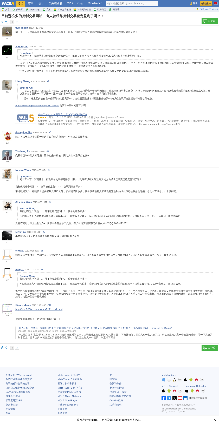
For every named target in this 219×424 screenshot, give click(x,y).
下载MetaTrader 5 (209, 9)
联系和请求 (115, 404)
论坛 (20, 3)
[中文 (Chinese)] (216, 2)
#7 (44, 231)
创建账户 (206, 3)
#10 (49, 305)
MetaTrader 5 (169, 375)
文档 (49, 9)
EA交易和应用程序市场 (18, 391)
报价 (80, 3)
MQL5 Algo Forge (67, 400)
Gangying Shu (23, 132)
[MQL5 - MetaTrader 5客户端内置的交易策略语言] (8, 3)
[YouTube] (180, 398)
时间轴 (113, 379)
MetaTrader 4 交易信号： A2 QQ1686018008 (62, 114)
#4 (48, 151)
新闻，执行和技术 (67, 383)
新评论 (211, 21)
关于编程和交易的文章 (18, 383)
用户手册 (70, 387)
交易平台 (70, 375)
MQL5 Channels (170, 386)
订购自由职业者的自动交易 (20, 387)
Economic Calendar (195, 386)
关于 (112, 375)
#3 (50, 132)
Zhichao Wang (23, 202)
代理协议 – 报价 (118, 391)
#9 (42, 269)
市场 (31, 3)
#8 (42, 250)
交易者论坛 (12, 404)
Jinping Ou (21, 46)
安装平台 (62, 409)
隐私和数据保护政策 (120, 396)
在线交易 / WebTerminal (18, 375)
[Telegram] (169, 398)
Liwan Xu (20, 231)
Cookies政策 (116, 400)
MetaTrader (95, 3)
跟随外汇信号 (13, 396)
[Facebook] (164, 398)
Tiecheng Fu (22, 151)
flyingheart (21, 27)
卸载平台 (62, 413)
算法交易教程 (64, 9)
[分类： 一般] (6, 22)
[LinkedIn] (185, 398)
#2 (48, 81)
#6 (50, 202)
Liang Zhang (22, 81)
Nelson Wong (23, 170)
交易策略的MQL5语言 (69, 391)
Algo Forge (34, 9)
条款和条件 (115, 383)
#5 (49, 170)
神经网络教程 (84, 9)
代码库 (19, 9)
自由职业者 (55, 3)
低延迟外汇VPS (14, 400)
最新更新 (70, 379)
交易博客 (10, 409)
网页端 (116, 9)
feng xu (19, 250)
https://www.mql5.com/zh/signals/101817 (37, 105)
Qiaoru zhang (23, 305)
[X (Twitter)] (174, 398)
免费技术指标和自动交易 (19, 379)
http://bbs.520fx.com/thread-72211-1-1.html (38, 309)
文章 (7, 9)
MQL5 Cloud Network (69, 396)
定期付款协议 (117, 387)
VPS (70, 3)
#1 (46, 46)
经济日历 (101, 9)
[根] (2, 22)
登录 (195, 3)
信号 (41, 3)
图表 (8, 413)
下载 (68, 404)
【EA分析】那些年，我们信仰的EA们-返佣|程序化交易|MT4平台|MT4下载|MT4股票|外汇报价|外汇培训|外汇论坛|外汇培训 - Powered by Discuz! (95, 328)
